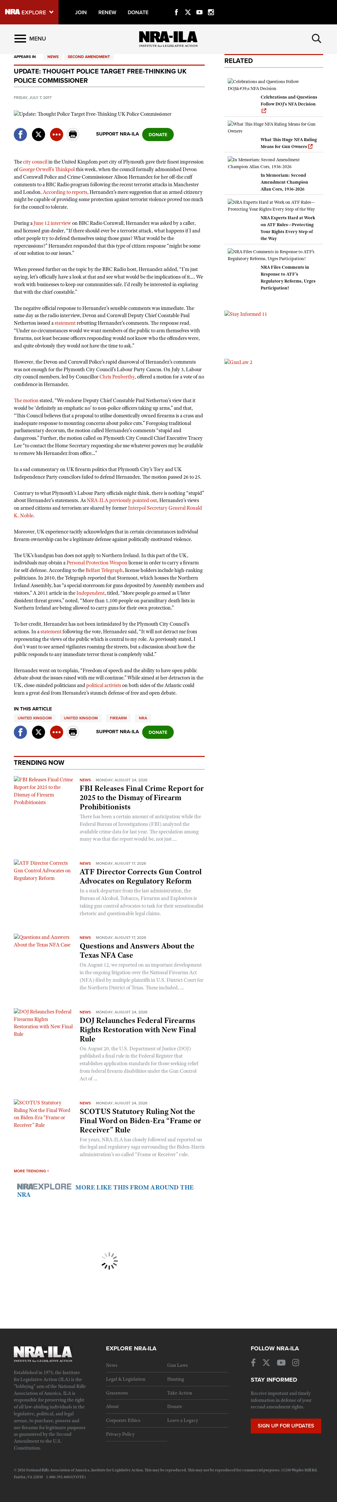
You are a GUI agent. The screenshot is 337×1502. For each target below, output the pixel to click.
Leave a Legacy (182, 1420)
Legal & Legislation (125, 1379)
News (53, 56)
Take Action (179, 1393)
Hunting (175, 1379)
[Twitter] (188, 4)
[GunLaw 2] (238, 362)
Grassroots (117, 1393)
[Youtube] (199, 4)
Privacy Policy (120, 1434)
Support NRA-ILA (117, 133)
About (112, 1406)
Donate (174, 1406)
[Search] (316, 38)
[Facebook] (176, 4)
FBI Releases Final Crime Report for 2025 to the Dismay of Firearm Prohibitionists (142, 797)
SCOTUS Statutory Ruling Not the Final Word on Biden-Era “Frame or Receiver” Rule (140, 1120)
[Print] (73, 139)
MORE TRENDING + (31, 1171)
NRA (143, 718)
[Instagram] (211, 4)
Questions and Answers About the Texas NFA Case (137, 950)
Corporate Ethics (123, 1420)
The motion (26, 400)
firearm (118, 718)
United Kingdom (35, 718)
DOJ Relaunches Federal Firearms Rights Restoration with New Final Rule (138, 1029)
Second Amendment (89, 56)
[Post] (38, 130)
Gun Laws (177, 1365)
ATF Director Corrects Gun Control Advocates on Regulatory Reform (141, 876)
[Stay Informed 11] (245, 314)
